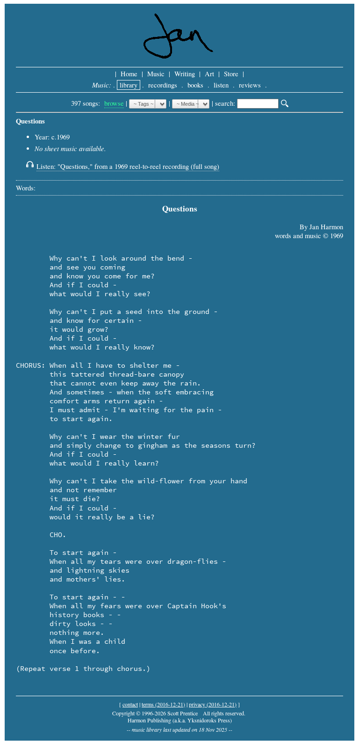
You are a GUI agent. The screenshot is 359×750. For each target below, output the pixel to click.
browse (114, 103)
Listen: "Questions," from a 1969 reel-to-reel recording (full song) (127, 166)
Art (209, 73)
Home (129, 73)
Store (231, 73)
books (195, 84)
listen (221, 84)
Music (156, 73)
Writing (184, 73)
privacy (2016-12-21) (213, 704)
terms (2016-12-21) (163, 704)
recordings (163, 84)
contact (130, 704)
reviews (250, 84)
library (128, 84)
